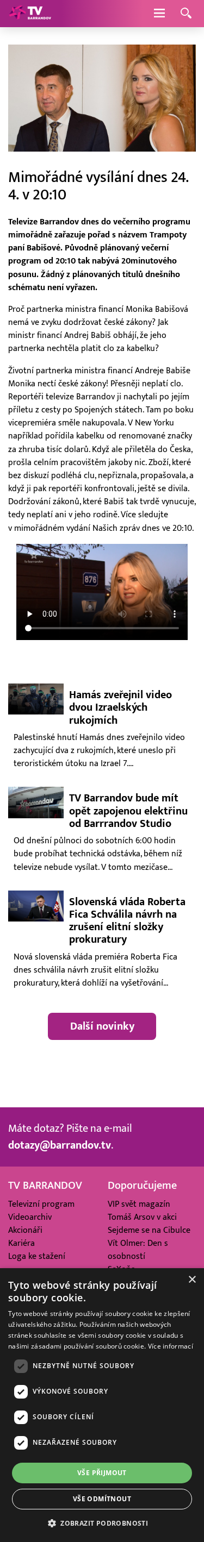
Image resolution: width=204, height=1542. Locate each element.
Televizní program (41, 1204)
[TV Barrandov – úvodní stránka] (30, 13)
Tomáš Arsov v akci (142, 1217)
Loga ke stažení (36, 1256)
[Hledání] (186, 14)
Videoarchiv (30, 1217)
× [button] (192, 1280)
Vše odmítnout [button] (102, 1498)
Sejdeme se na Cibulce (149, 1230)
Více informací (170, 1346)
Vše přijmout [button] (102, 1472)
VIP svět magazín (139, 1204)
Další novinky (102, 1026)
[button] (102, 1523)
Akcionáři (25, 1230)
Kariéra (21, 1243)
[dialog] (102, 1405)
